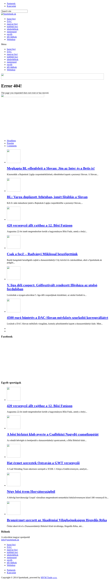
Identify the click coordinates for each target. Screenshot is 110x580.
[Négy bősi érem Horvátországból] (13, 485)
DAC (9, 21)
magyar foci (12, 24)
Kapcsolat (11, 6)
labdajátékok (12, 29)
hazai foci (11, 19)
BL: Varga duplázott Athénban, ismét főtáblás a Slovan (47, 197)
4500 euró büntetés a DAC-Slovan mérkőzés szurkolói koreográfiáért (57, 317)
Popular (10, 143)
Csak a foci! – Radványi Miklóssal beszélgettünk (42, 254)
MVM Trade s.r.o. (49, 577)
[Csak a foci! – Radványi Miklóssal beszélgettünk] (13, 248)
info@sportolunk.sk (10, 540)
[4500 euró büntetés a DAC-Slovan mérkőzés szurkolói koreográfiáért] (13, 311)
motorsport (12, 31)
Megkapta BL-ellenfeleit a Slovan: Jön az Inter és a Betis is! (51, 168)
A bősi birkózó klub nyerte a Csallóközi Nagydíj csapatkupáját (53, 434)
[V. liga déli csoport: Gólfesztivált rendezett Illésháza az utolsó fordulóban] (13, 279)
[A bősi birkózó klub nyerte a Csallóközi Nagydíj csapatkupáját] (13, 428)
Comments (12, 146)
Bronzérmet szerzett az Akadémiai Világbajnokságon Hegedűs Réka (57, 520)
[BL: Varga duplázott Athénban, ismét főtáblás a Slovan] (13, 191)
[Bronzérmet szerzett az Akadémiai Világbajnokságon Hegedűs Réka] (13, 514)
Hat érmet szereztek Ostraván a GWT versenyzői (43, 463)
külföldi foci (12, 26)
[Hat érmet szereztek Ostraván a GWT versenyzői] (13, 457)
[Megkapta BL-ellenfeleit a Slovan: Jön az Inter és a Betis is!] (13, 162)
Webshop (11, 39)
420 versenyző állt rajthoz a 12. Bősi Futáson (39, 225)
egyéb (9, 34)
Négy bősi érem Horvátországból (31, 491)
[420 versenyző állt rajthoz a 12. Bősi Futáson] (13, 219)
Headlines (11, 140)
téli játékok (12, 37)
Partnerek (11, 3)
